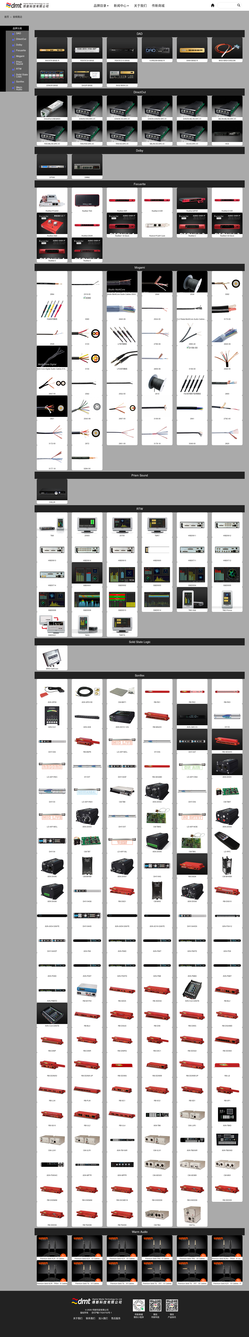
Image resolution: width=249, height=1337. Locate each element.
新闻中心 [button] (120, 5)
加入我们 (103, 1318)
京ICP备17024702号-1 (102, 1312)
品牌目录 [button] (100, 5)
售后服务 (115, 1318)
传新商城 (158, 5)
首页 (6, 16)
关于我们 (140, 5)
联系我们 (90, 1318)
